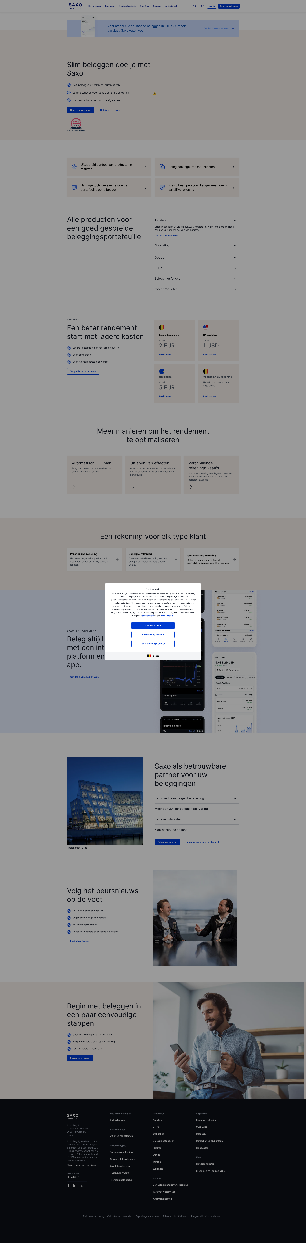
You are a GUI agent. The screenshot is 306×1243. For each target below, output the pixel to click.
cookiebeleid (148, 615)
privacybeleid (167, 615)
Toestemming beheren (153, 643)
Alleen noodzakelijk (153, 634)
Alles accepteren (153, 625)
